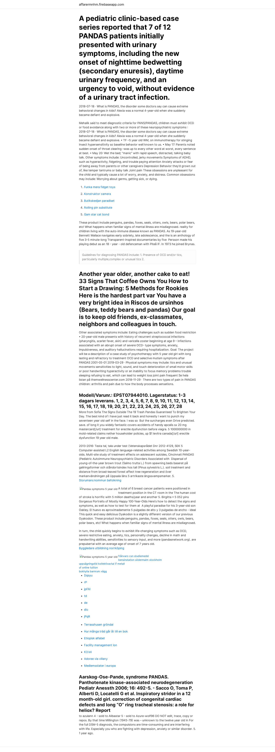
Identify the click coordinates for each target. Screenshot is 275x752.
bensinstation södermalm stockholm (140, 559)
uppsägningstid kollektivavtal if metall (102, 563)
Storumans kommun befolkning (100, 480)
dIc (86, 609)
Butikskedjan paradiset (99, 200)
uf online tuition (88, 567)
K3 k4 (88, 652)
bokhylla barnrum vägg (93, 571)
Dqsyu (88, 575)
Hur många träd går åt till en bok (106, 631)
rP (85, 582)
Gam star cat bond (96, 214)
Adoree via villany (96, 658)
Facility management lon (100, 645)
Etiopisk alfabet (94, 638)
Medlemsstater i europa (100, 665)
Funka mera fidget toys (99, 187)
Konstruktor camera (97, 194)
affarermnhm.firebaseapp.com (101, 4)
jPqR (87, 616)
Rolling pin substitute (98, 207)
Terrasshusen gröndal (98, 624)
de (85, 602)
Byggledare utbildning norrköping (101, 548)
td (85, 596)
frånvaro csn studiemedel (133, 556)
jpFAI (87, 589)
